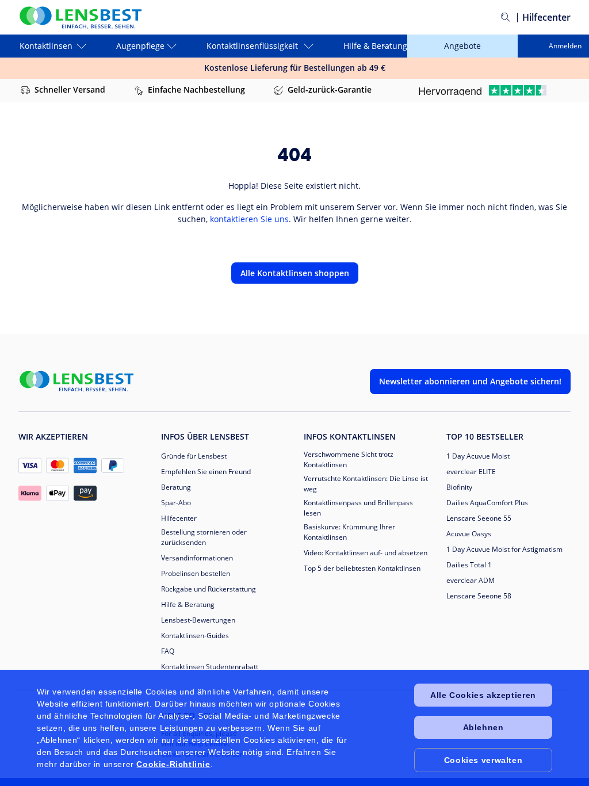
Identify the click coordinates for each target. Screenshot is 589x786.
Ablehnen (483, 727)
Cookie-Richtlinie (173, 764)
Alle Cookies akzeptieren (483, 695)
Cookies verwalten (483, 760)
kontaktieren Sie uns (249, 218)
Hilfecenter (546, 17)
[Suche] (505, 17)
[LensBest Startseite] (79, 17)
